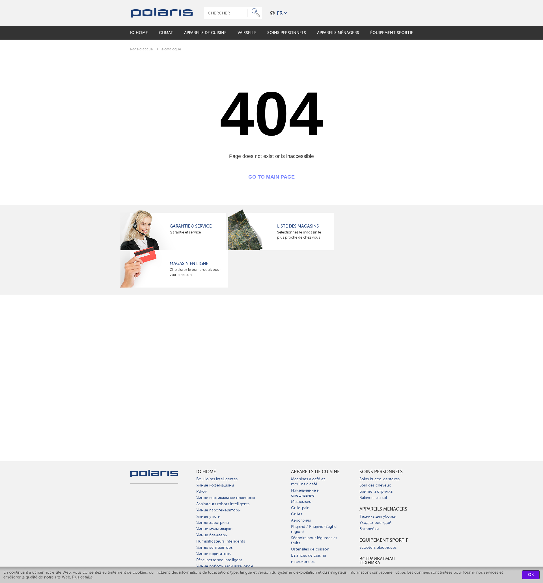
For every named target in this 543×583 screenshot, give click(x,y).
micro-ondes (302, 561)
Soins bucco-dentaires (379, 479)
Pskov (201, 491)
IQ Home (206, 472)
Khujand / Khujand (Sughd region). (314, 529)
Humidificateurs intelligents (220, 541)
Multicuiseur (302, 501)
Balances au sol (373, 497)
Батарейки (369, 528)
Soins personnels (381, 472)
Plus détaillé (82, 577)
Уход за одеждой (375, 522)
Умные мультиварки (214, 528)
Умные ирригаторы (213, 553)
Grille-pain (300, 507)
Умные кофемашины (215, 485)
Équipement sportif (383, 540)
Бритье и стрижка (376, 491)
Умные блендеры (211, 535)
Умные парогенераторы (218, 510)
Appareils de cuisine (315, 472)
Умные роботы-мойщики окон (224, 566)
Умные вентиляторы (214, 547)
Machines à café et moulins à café (308, 481)
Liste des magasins (298, 226)
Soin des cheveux (375, 485)
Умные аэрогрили (212, 522)
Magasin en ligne (189, 263)
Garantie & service (191, 226)
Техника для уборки (377, 516)
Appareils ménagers (383, 509)
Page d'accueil (142, 49)
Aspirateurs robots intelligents (222, 503)
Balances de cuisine (308, 555)
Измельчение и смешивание (305, 493)
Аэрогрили (301, 520)
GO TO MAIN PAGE (271, 177)
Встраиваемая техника (377, 561)
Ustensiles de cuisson (310, 549)
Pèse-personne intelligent (219, 560)
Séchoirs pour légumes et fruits (314, 540)
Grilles (296, 514)
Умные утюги (208, 516)
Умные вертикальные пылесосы (225, 497)
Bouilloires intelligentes (217, 479)
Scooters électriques (378, 547)
